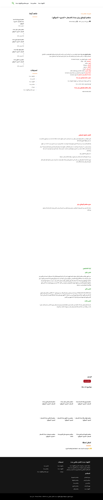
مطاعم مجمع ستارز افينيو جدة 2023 (65, 435)
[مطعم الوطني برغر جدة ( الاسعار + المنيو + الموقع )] (65, 37)
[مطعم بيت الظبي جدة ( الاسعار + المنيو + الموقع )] (31, 62)
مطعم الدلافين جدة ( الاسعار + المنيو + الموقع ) (47, 419)
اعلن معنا (32, 497)
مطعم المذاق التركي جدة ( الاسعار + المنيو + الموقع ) (48, 403)
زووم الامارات (87, 486)
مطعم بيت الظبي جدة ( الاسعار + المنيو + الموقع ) (65, 419)
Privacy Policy (38, 497)
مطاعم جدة (33, 3)
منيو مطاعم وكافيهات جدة (22, 3)
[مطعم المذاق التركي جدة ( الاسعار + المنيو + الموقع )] (31, 42)
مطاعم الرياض (87, 480)
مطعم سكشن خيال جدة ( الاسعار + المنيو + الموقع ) (66, 403)
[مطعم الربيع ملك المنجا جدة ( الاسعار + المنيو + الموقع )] (31, 22)
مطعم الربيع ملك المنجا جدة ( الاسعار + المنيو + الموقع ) (83, 403)
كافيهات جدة (41, 3)
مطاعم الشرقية (75, 480)
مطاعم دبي (87, 483)
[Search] (12, 3)
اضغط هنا (67, 73)
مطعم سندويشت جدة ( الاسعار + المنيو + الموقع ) (47, 435)
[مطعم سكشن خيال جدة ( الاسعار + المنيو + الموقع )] (31, 32)
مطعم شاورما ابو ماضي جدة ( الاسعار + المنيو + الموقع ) (83, 435)
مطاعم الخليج (76, 486)
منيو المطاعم (87, 477)
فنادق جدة (32, 79)
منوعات (33, 87)
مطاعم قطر (76, 489)
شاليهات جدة (32, 76)
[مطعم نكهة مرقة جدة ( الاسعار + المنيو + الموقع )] (31, 52)
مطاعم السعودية (75, 477)
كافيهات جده (87, 489)
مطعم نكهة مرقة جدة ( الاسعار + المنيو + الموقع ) (83, 419)
